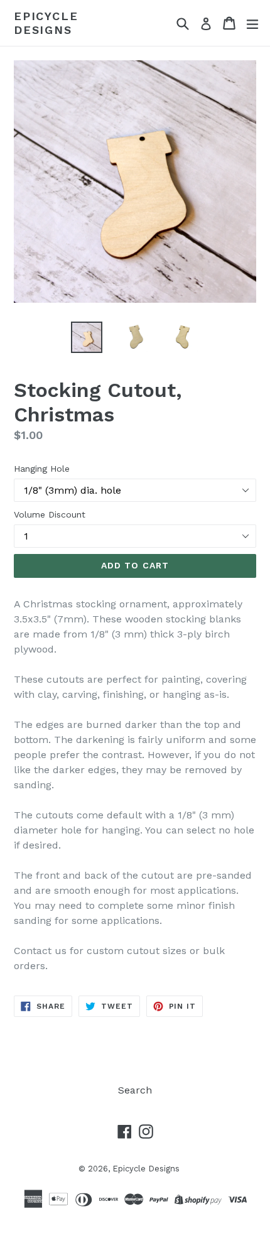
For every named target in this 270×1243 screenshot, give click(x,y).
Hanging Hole (42, 469)
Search (135, 1090)
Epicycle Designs (46, 22)
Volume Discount (49, 514)
